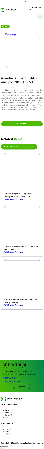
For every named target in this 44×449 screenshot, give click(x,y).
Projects (7, 434)
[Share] (5, 446)
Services (8, 429)
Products (8, 431)
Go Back (5, 26)
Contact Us (8, 415)
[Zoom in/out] (1, 446)
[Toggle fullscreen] (3, 446)
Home (7, 410)
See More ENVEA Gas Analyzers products (19, 147)
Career (7, 417)
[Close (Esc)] (7, 446)
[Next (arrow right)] (3, 448)
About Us (8, 413)
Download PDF (22, 124)
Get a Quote (22, 118)
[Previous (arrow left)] (1, 448)
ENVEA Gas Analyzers (13, 199)
